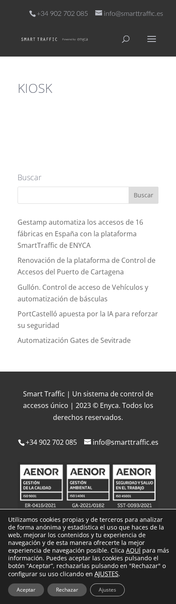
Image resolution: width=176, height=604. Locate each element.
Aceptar (26, 589)
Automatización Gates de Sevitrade (74, 340)
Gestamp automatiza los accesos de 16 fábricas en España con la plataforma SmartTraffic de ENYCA (80, 233)
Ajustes (107, 589)
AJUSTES (106, 573)
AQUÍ (133, 550)
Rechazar (67, 589)
